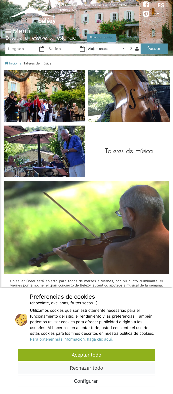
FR (160, 21)
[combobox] (106, 49)
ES (160, 5)
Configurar (86, 381)
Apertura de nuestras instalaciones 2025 (96, 5)
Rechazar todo (86, 368)
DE (161, 29)
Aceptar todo (86, 355)
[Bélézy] (32, 13)
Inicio (13, 63)
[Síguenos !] (146, 5)
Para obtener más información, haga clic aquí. (71, 339)
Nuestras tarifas (101, 37)
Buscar (154, 48)
